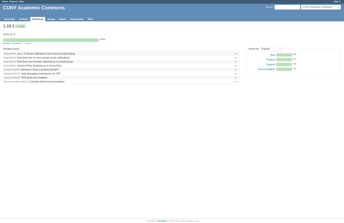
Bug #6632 (10, 65)
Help (21, 1)
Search (269, 7)
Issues (51, 19)
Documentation (266, 69)
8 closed (17, 43)
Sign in (337, 1)
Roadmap (37, 19)
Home (5, 1)
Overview (9, 19)
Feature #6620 (12, 69)
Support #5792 (12, 73)
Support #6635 (12, 77)
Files (90, 19)
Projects (14, 1)
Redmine (162, 221)
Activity (23, 19)
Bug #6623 (10, 57)
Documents (76, 19)
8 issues (7, 43)
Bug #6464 (10, 53)
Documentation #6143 (16, 81)
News (63, 19)
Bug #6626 (10, 61)
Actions (235, 53)
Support (270, 64)
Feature (271, 59)
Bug (273, 55)
